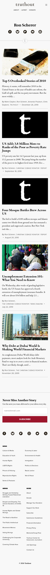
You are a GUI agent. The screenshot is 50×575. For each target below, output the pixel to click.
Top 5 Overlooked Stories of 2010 (24, 81)
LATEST (24, 10)
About (29, 493)
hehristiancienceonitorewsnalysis (22, 304)
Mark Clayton (10, 101)
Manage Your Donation (34, 503)
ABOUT (16, 10)
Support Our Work (33, 508)
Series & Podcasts (9, 480)
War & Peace (29, 475)
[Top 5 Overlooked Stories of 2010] (25, 62)
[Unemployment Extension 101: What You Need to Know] (25, 257)
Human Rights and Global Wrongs (11, 511)
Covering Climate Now (10, 544)
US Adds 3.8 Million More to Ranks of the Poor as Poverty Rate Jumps (24, 147)
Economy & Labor (31, 450)
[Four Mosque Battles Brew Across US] (25, 191)
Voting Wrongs (8, 532)
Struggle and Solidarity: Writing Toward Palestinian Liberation (12, 495)
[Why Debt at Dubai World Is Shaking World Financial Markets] (25, 327)
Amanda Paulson (35, 101)
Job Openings (31, 545)
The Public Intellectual (10, 522)
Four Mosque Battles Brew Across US (24, 212)
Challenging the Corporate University (12, 538)
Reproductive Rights (10, 475)
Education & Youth (9, 455)
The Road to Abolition (10, 517)
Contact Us (30, 550)
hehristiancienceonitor (29, 370)
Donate (29, 498)
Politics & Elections (31, 465)
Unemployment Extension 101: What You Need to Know (22, 278)
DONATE (32, 10)
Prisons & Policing (9, 470)
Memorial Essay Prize (34, 533)
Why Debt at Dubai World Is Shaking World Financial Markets (24, 348)
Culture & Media (8, 450)
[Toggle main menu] (46, 4)
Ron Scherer (22, 101)
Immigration (29, 460)
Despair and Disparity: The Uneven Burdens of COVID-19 (12, 504)
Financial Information (34, 523)
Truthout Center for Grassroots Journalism (34, 539)
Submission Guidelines (35, 518)
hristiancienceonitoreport (31, 168)
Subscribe (30, 513)
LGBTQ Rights (7, 465)
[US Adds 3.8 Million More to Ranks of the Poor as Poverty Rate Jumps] (25, 125)
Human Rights (7, 460)
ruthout (14, 105)
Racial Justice (29, 470)
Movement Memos (9, 527)
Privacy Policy (31, 528)
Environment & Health (32, 455)
